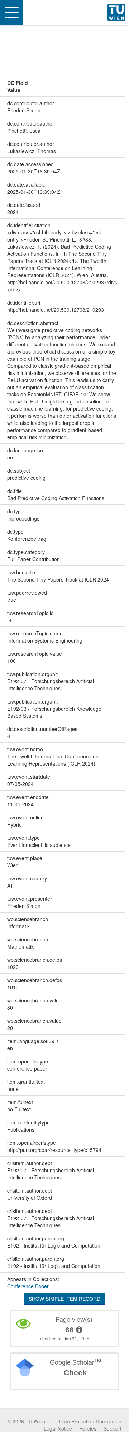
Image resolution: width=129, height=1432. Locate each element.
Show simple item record (64, 1298)
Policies (87, 1428)
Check (75, 1372)
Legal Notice (58, 1428)
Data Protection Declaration (90, 1421)
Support (112, 1428)
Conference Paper (28, 1286)
